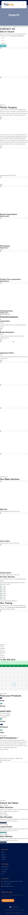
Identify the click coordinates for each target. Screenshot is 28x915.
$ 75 (1, 730)
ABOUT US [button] (3, 105)
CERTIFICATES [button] (4, 476)
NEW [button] (1, 184)
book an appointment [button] (12, 600)
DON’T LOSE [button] (3, 735)
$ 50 (1, 703)
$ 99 (1, 718)
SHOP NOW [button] (3, 693)
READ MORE (3, 813)
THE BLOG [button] (2, 800)
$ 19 (1, 698)
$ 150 (1, 724)
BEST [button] (1, 249)
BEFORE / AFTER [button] (5, 314)
